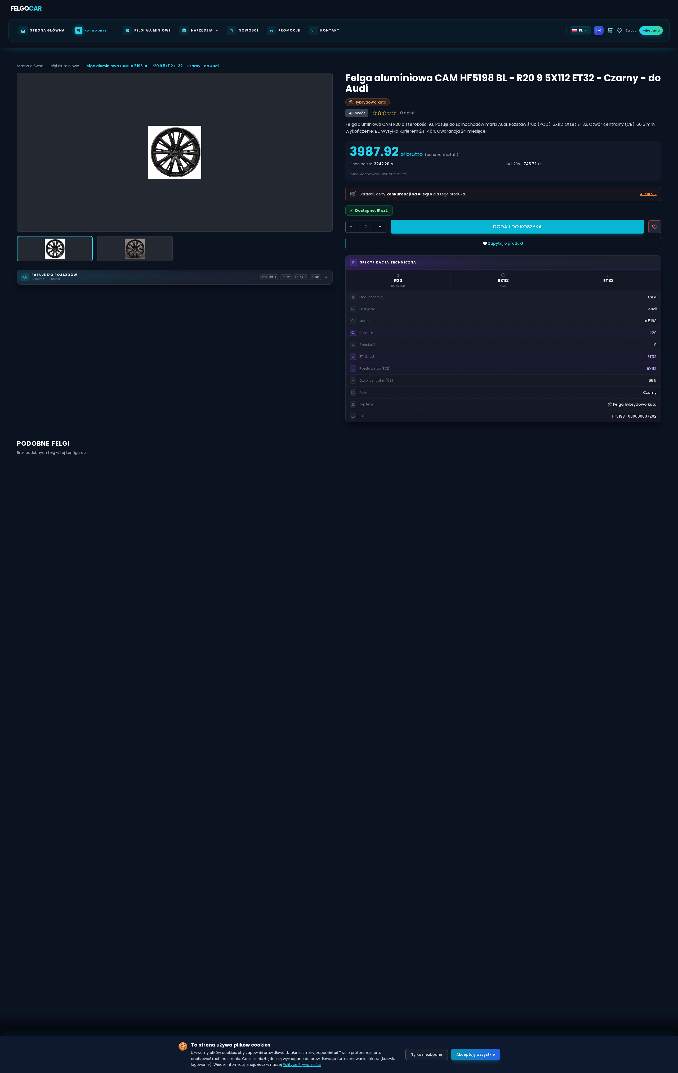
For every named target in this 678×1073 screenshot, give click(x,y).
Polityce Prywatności (302, 1064)
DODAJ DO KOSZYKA (517, 226)
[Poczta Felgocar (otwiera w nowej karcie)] (599, 30)
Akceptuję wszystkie (475, 1054)
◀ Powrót (357, 113)
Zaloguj (631, 30)
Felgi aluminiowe (64, 66)
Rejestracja (651, 30)
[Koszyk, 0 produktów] (610, 30)
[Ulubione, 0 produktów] (619, 30)
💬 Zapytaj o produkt (503, 243)
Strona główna (30, 66)
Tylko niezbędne (426, 1054)
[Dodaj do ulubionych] (654, 226)
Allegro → (648, 194)
